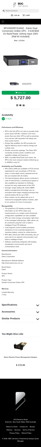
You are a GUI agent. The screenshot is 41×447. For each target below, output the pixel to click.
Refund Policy (26, 433)
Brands (32, 427)
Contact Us (24, 427)
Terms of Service (29, 430)
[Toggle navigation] (3, 22)
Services (17, 430)
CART (28, 15)
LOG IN (16, 15)
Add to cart (21, 93)
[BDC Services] (20, 5)
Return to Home (12, 427)
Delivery (9, 430)
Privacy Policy (14, 433)
